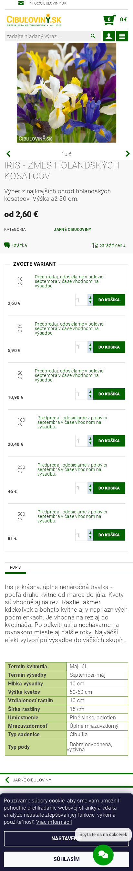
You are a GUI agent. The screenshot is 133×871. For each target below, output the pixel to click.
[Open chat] (103, 853)
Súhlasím (67, 859)
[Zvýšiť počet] (90, 297)
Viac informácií (54, 822)
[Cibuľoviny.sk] (34, 20)
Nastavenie (66, 838)
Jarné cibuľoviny (72, 229)
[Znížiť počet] (90, 303)
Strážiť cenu (112, 245)
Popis (15, 567)
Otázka (19, 245)
